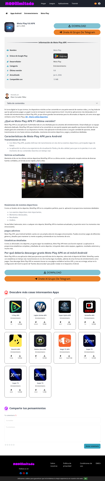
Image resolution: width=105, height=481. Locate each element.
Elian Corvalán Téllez (18, 97)
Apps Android (15, 13)
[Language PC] (95, 3)
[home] (7, 13)
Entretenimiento (31, 13)
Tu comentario (11, 415)
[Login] (99, 3)
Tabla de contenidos (16, 103)
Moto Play (57, 61)
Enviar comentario (92, 446)
